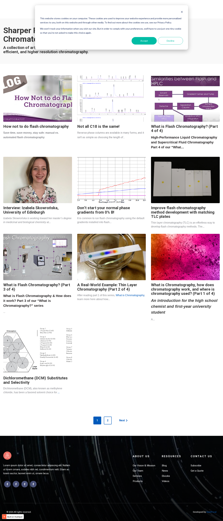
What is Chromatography (130, 295)
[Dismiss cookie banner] (182, 12)
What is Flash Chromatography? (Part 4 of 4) (184, 128)
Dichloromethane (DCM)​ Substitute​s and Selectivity (35, 380)
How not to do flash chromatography (36, 126)
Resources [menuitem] (171, 456)
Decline (170, 40)
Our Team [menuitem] (138, 470)
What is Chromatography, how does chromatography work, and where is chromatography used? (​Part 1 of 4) (183, 289)
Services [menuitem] (137, 475)
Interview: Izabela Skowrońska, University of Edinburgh (31, 210)
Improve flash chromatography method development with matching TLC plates (183, 212)
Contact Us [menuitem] (201, 456)
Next (122, 420)
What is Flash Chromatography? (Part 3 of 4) (36, 287)
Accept (144, 40)
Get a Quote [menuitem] (197, 470)
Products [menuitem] (138, 481)
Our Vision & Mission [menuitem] (144, 465)
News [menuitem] (165, 470)
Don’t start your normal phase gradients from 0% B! (103, 210)
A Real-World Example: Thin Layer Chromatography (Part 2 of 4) (107, 287)
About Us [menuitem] (141, 456)
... (59, 392)
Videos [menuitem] (165, 481)
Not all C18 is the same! (98, 126)
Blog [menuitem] (164, 465)
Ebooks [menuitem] (166, 475)
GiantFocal (211, 512)
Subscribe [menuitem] (196, 465)
